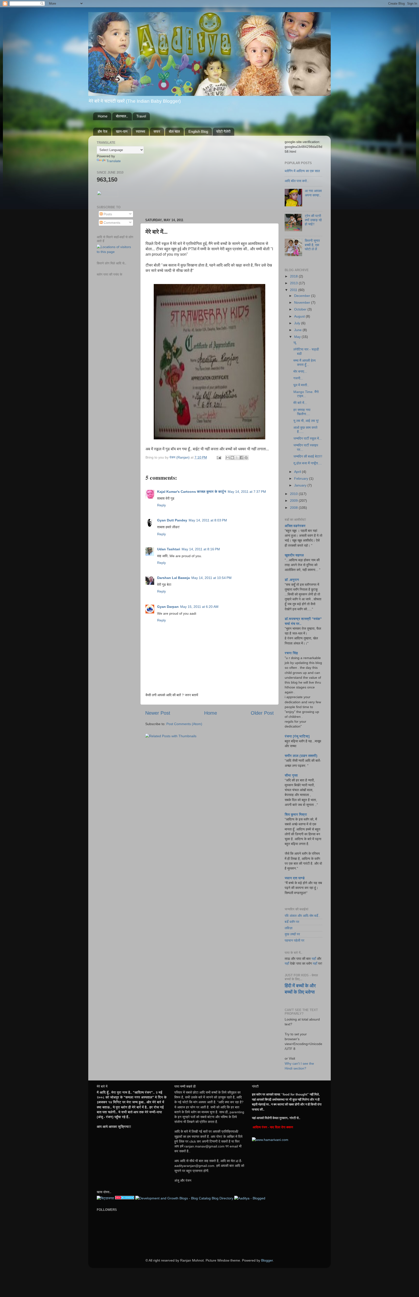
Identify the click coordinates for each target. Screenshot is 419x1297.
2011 (294, 290)
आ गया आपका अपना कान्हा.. (313, 193)
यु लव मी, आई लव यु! (306, 421)
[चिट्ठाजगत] (105, 1198)
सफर (156, 131)
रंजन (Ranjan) (180, 457)
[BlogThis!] (232, 457)
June (298, 330)
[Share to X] (236, 457)
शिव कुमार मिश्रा (296, 814)
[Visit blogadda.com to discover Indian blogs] (124, 1198)
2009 (294, 500)
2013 (294, 283)
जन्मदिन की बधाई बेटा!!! (307, 456)
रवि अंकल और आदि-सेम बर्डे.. (302, 916)
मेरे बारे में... (300, 403)
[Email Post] (218, 457)
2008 (294, 508)
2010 (294, 494)
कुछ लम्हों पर (292, 934)
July (297, 323)
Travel (141, 116)
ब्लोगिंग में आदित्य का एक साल (302, 171)
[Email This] (227, 457)
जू (294, 342)
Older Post (262, 713)
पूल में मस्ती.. (301, 385)
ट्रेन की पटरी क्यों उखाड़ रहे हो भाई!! (313, 220)
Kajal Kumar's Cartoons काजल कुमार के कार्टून (191, 492)
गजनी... (298, 378)
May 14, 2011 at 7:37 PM (247, 492)
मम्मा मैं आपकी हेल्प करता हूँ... (304, 363)
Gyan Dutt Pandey (172, 520)
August (300, 316)
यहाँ (314, 959)
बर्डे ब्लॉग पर (292, 922)
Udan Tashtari (168, 549)
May (298, 337)
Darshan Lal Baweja (173, 578)
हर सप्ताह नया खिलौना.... (301, 412)
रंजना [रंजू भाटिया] (297, 736)
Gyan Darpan (168, 607)
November (302, 302)
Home (102, 116)
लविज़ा (288, 928)
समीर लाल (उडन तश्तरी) (301, 756)
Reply (161, 505)
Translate (113, 161)
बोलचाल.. (122, 116)
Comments (111, 223)
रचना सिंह (291, 653)
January (300, 485)
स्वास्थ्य (140, 131)
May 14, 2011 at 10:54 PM (211, 578)
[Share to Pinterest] (246, 457)
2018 (294, 276)
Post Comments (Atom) (184, 724)
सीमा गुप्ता (291, 775)
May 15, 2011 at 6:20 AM (199, 607)
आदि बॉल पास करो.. (297, 181)
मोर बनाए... (300, 371)
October (300, 309)
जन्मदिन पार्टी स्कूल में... (307, 438)
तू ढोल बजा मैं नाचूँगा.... (307, 463)
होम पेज (102, 131)
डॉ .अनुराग (292, 580)
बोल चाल (174, 131)
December (302, 296)
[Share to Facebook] (241, 457)
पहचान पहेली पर (294, 940)
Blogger (267, 1260)
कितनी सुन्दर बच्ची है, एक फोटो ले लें (312, 245)
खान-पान (122, 131)
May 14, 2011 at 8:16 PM (201, 549)
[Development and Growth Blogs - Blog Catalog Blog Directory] (184, 1198)
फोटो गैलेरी (223, 131)
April (298, 472)
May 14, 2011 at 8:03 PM (208, 520)
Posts (107, 214)
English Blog (198, 131)
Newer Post (157, 713)
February (301, 478)
